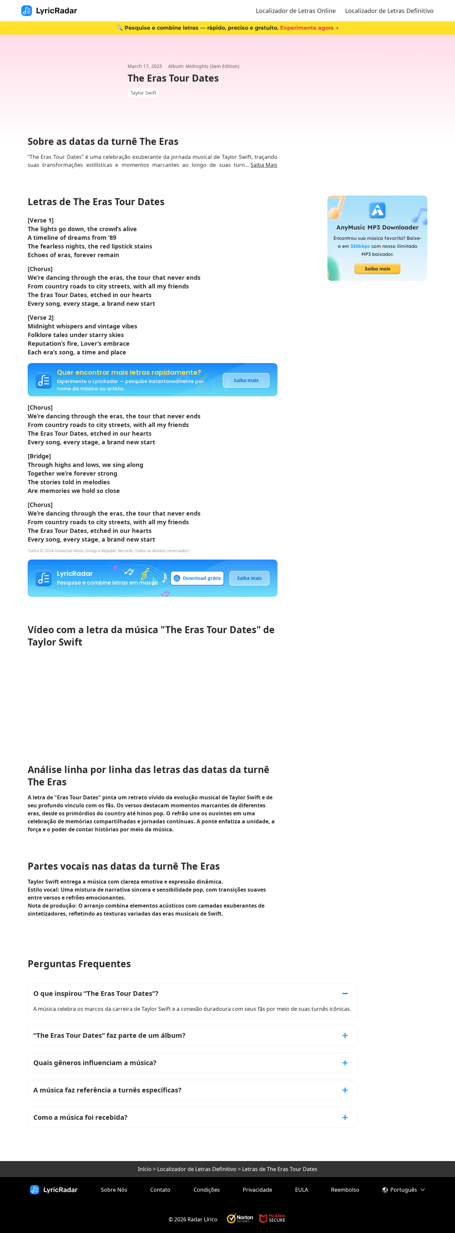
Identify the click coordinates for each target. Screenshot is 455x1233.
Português (403, 1189)
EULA (301, 1189)
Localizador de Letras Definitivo (389, 11)
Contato (160, 1189)
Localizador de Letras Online (296, 11)
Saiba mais (246, 380)
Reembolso (345, 1189)
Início (145, 1169)
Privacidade (257, 1189)
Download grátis (202, 578)
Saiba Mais (263, 165)
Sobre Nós (114, 1189)
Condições (207, 1189)
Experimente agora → (309, 28)
